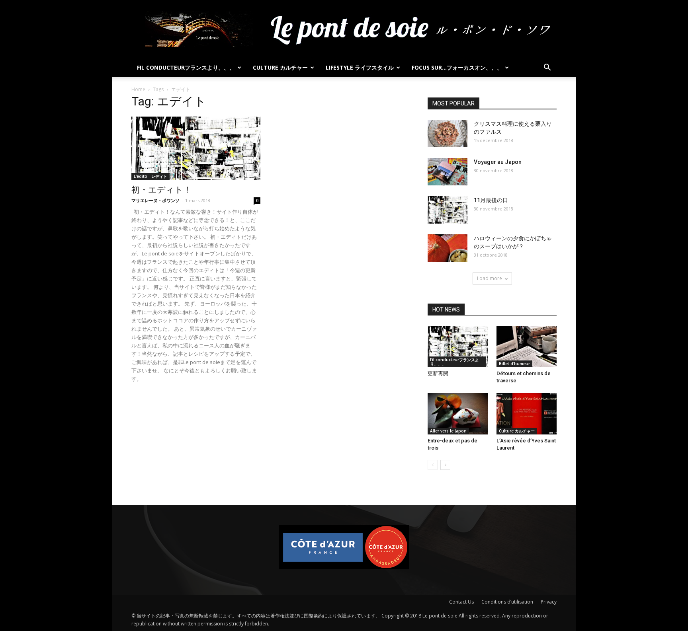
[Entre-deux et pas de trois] (458, 413)
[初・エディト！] (195, 148)
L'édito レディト (150, 176)
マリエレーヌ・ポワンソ (155, 200)
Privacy (549, 601)
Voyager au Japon (498, 162)
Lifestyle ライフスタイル (360, 67)
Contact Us (461, 601)
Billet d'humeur (514, 363)
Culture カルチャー (280, 67)
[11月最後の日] (447, 210)
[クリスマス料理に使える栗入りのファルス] (447, 133)
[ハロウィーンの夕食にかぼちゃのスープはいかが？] (447, 248)
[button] (547, 68)
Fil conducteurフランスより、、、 (186, 67)
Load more (489, 278)
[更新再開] (458, 346)
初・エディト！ (161, 190)
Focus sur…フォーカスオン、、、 (457, 67)
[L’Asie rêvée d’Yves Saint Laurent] (526, 413)
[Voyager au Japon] (447, 171)
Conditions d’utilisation (507, 601)
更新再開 (438, 373)
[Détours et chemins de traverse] (526, 346)
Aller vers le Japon (448, 431)
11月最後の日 (491, 200)
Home (138, 89)
